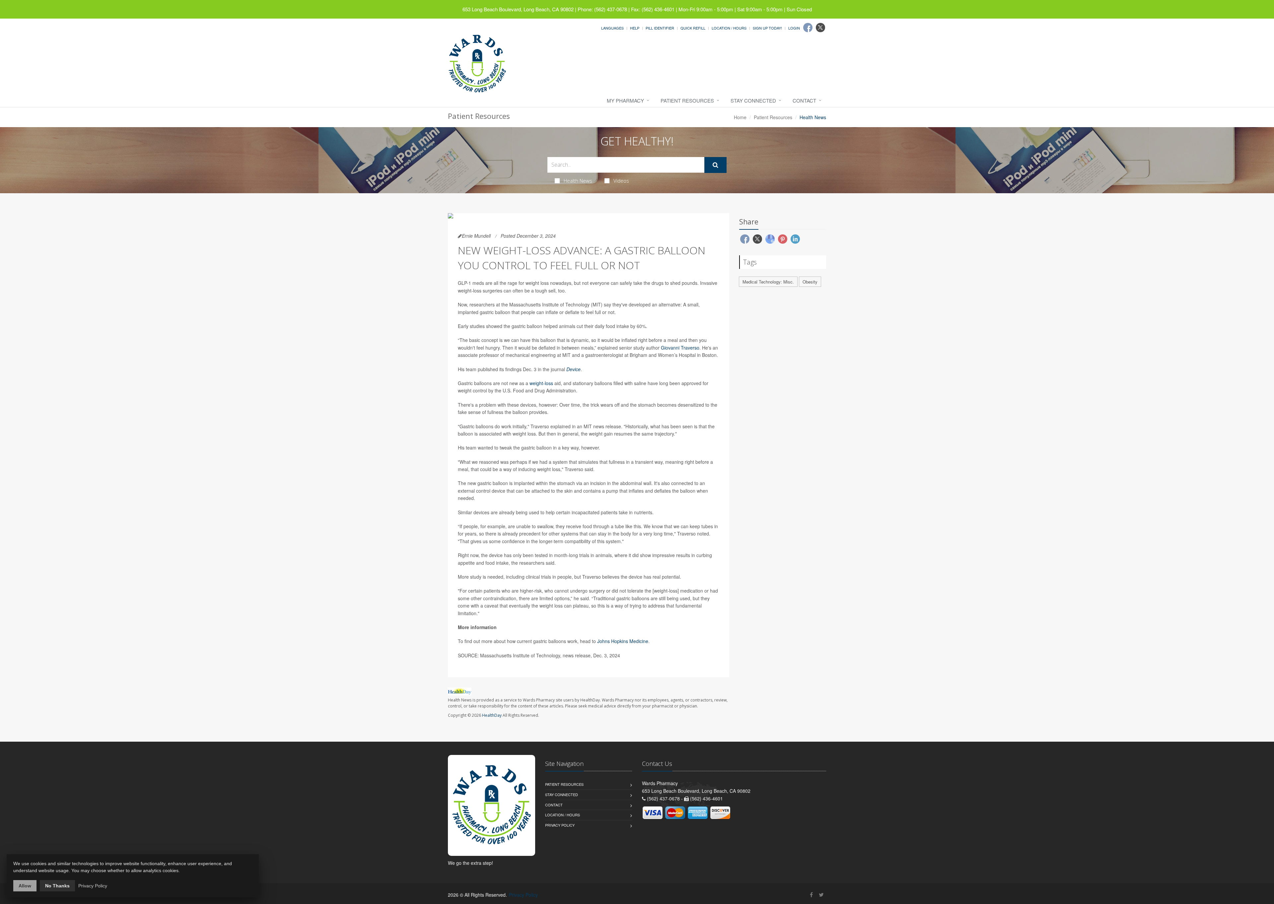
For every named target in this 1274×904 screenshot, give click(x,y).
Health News (578, 180)
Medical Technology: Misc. (768, 282)
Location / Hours (729, 28)
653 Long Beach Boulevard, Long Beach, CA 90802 (518, 9)
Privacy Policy (560, 825)
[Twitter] (820, 27)
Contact (804, 100)
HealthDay (492, 715)
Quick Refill (692, 28)
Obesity (810, 282)
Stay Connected (753, 100)
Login (794, 28)
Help (634, 28)
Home (740, 117)
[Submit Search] (715, 165)
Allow (25, 885)
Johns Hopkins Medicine (622, 641)
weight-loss (541, 383)
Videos (621, 180)
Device (573, 369)
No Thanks (57, 885)
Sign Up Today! (767, 28)
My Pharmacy (625, 100)
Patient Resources (687, 100)
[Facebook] (808, 27)
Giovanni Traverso (680, 347)
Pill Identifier (660, 28)
